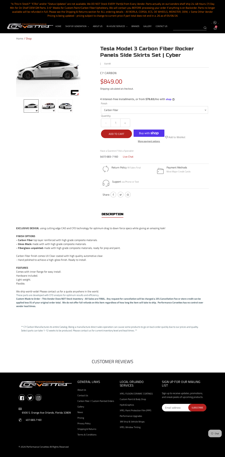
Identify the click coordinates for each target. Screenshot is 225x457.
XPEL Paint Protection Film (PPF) (135, 410)
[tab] (112, 214)
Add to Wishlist (176, 137)
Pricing (80, 417)
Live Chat (128, 157)
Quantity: (106, 116)
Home (19, 38)
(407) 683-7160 (109, 157)
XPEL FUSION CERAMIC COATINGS (136, 393)
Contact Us (82, 395)
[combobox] (190, 28)
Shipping (104, 89)
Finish (104, 103)
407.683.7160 (34, 420)
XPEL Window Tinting (130, 427)
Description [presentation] (112, 214)
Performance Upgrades (131, 416)
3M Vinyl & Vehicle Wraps (132, 421)
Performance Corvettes (37, 446)
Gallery (80, 406)
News (80, 412)
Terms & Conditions (87, 434)
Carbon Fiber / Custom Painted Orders (95, 401)
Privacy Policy (84, 423)
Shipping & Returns (86, 429)
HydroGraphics (127, 404)
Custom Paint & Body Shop (133, 399)
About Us (81, 389)
